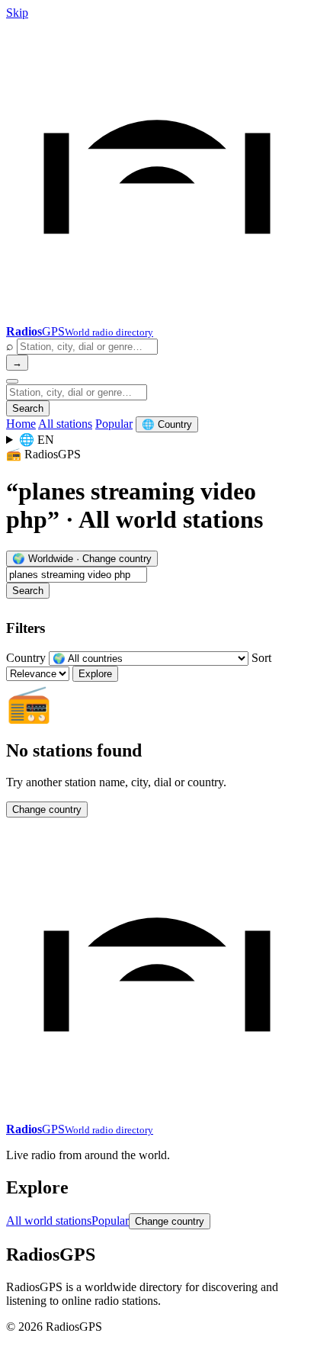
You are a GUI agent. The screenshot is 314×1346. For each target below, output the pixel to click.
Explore (95, 673)
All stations (65, 423)
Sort (261, 657)
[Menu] (12, 381)
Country (26, 657)
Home (21, 423)
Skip (17, 12)
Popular (114, 423)
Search (27, 408)
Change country (47, 809)
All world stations (48, 1220)
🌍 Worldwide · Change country (82, 558)
